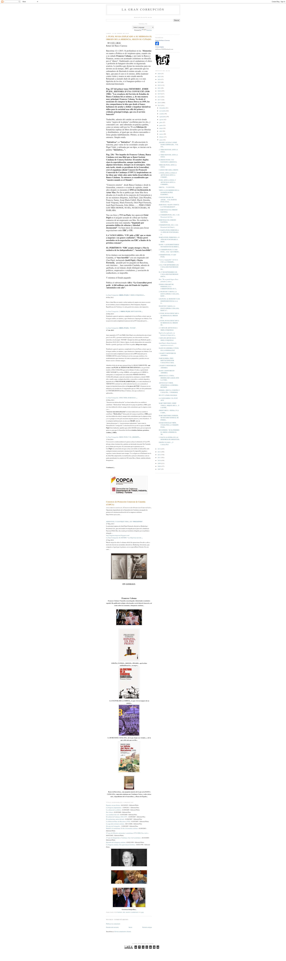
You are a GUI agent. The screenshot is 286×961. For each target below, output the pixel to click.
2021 (159, 88)
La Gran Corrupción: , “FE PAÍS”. (121, 328)
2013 (159, 452)
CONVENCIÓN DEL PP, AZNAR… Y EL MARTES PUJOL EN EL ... (168, 199)
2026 (159, 74)
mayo (161, 128)
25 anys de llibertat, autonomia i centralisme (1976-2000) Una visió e (127, 833)
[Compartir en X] (115, 43)
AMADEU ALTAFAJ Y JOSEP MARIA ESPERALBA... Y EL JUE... (168, 144)
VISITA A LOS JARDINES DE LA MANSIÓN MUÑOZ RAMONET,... (169, 192)
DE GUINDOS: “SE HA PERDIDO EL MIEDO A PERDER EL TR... (169, 432)
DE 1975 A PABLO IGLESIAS (168, 395)
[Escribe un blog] (113, 43)
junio (161, 125)
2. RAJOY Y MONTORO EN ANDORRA (167, 366)
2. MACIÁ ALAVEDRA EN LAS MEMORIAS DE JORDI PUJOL (169, 438)
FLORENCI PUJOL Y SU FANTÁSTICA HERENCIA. (168, 161)
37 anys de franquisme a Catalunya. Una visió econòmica (123, 838)
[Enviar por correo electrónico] (111, 43)
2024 (159, 79)
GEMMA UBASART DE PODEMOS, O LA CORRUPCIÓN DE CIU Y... (168, 286)
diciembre (162, 108)
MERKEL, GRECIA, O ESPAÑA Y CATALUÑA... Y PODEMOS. (169, 391)
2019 (159, 94)
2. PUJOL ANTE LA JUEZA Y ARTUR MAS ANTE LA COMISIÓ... (168, 175)
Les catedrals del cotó (112, 815)
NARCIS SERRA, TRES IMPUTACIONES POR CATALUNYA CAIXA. (166, 360)
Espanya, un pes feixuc (113, 805)
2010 (159, 460)
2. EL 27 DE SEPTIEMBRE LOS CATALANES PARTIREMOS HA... (169, 267)
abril (161, 131)
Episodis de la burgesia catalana (115, 842)
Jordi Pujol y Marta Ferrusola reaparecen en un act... (167, 344)
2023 (159, 82)
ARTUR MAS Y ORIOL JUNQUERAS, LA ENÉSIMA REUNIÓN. (168, 385)
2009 (159, 463)
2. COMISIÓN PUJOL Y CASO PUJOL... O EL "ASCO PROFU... (169, 251)
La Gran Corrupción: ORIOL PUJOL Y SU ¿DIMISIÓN (123, 437)
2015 (159, 105)
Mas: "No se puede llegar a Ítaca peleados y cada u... (168, 280)
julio (161, 122)
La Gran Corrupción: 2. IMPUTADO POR (124, 311)
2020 (159, 91)
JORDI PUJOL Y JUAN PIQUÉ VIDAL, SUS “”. (124, 522)
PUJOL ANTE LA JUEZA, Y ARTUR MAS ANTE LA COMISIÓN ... (167, 182)
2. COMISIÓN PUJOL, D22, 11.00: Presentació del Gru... (169, 216)
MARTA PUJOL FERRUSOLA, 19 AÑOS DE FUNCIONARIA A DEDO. (169, 239)
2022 (159, 85)
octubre (161, 114)
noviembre (162, 111)
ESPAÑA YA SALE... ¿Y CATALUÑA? (166, 443)
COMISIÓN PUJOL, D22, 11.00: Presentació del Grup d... (168, 226)
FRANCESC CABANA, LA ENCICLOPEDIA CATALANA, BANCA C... (169, 308)
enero (161, 140)
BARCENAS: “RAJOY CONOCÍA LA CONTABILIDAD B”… (169, 206)
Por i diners (109, 812)
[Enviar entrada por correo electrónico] (108, 43)
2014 (159, 449)
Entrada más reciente (112, 927)
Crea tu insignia (159, 47)
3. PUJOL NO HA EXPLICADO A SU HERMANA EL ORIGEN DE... (169, 315)
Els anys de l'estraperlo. (113, 826)
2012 (159, 455)
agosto (161, 119)
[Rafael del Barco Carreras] (157, 45)
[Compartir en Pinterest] (120, 43)
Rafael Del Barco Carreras (162, 40)
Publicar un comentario (113, 924)
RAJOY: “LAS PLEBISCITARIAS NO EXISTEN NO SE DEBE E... (169, 246)
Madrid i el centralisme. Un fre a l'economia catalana (122, 828)
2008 (159, 466)
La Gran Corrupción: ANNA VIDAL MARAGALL (121, 398)
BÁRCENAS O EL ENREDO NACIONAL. (167, 221)
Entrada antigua (147, 927)
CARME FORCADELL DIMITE (168, 170)
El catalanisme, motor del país (115, 819)
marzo (161, 134)
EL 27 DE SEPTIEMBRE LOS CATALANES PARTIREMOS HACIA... (168, 274)
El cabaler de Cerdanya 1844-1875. (116, 817)
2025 (159, 76)
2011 (159, 458)
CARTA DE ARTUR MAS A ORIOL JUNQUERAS (167, 339)
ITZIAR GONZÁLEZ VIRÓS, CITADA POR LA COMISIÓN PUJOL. (168, 425)
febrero (161, 137)
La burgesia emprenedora (113, 808)
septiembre (162, 117)
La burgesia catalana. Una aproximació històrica (120, 845)
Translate (149, 30)
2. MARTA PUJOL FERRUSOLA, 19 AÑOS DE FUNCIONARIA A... (169, 232)
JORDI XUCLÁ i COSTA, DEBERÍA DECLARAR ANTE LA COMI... (169, 378)
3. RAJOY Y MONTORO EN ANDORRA (167, 354)
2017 (159, 100)
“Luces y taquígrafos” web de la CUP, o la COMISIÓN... (168, 261)
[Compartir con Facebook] (117, 43)
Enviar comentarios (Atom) (123, 931)
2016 (159, 103)
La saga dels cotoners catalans (115, 824)
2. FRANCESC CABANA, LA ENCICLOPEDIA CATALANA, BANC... (169, 294)
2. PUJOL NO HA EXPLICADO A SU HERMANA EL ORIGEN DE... (169, 323)
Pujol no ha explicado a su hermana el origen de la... (167, 334)
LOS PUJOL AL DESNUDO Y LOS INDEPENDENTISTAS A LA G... (169, 301)
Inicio (130, 927)
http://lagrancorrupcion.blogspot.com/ (117, 535)
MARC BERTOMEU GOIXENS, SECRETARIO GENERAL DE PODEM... (169, 418)
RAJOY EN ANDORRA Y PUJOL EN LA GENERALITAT (169, 349)
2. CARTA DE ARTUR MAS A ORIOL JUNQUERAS (168, 329)
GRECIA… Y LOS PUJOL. (167, 187)
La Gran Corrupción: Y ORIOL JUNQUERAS (125, 295)
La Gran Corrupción (143, 9)
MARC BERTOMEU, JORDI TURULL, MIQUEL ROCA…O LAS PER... (169, 405)
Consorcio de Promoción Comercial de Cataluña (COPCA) (125, 503)
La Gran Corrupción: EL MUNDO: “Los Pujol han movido (124, 538)
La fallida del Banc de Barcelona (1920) (118, 821)
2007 (159, 469)
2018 (159, 97)
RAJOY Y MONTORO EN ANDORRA (166, 372)
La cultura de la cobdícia (113, 810)
